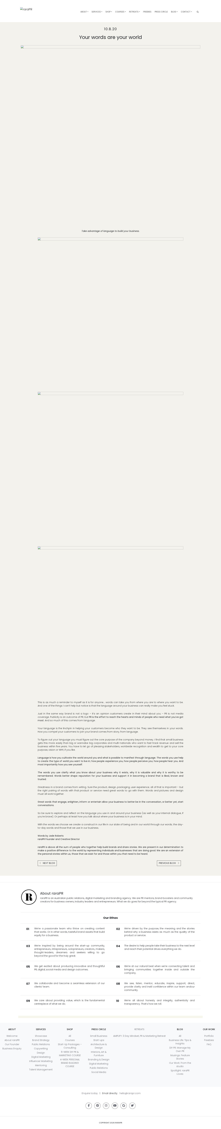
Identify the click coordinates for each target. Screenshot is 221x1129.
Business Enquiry (12, 1048)
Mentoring (41, 1065)
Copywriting (41, 1048)
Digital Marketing (40, 1057)
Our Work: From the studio (180, 1064)
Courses (119, 11)
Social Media (98, 1072)
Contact (185, 11)
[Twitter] (132, 1106)
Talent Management (41, 1069)
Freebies (147, 11)
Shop (107, 11)
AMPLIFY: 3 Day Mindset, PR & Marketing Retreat (139, 1036)
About (83, 11)
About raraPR (12, 1040)
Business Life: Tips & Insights (180, 1042)
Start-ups (98, 1040)
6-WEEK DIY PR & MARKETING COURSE (70, 1053)
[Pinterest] (97, 1106)
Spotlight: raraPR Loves (180, 1072)
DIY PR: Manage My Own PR (180, 1049)
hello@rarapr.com (130, 1093)
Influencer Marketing (40, 1061)
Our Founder (12, 1044)
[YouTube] (115, 1106)
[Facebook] (88, 1106)
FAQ (209, 1044)
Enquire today (90, 1093)
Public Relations (41, 1044)
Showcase (41, 1036)
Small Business (98, 1036)
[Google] (123, 1106)
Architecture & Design (99, 1046)
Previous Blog (168, 863)
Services (96, 11)
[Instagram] (106, 1106)
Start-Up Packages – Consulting (70, 1046)
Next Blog (48, 863)
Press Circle (161, 11)
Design (41, 1052)
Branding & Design (98, 1059)
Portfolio (209, 1036)
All (70, 1036)
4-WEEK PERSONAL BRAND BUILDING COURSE (70, 1063)
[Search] (198, 11)
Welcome (11, 1036)
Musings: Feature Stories (180, 1057)
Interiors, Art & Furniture (98, 1053)
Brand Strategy (41, 1040)
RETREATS (133, 11)
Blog (173, 11)
